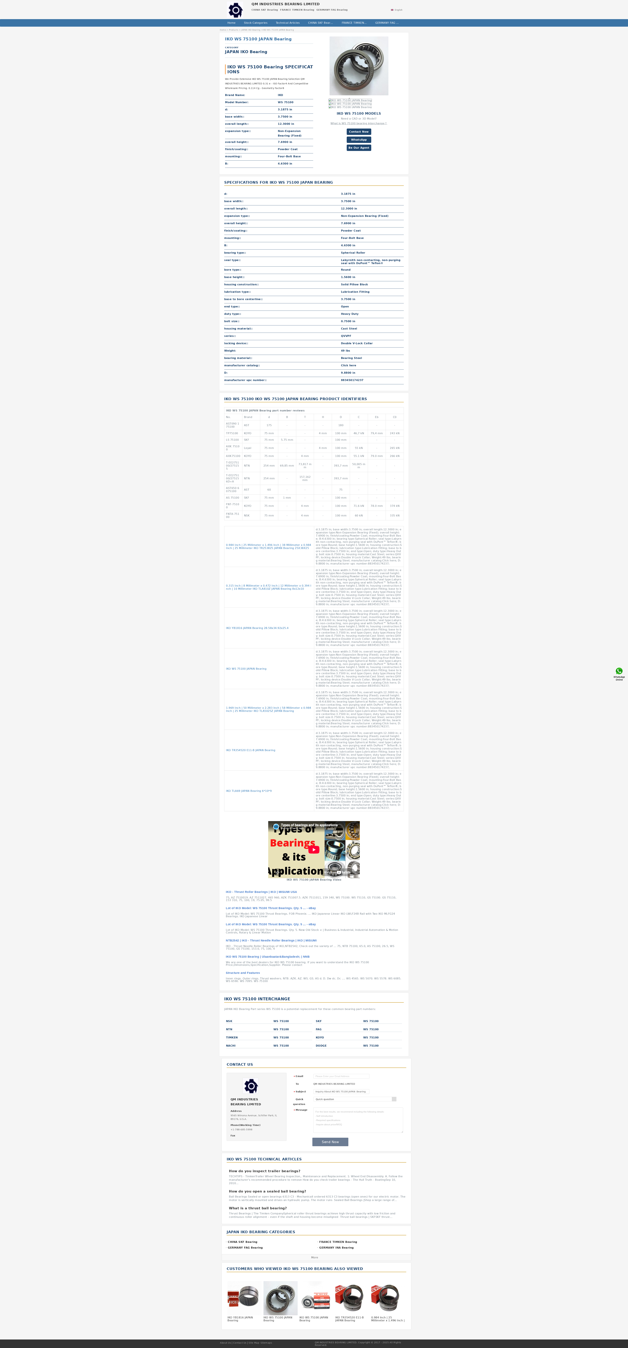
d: (226, 109)
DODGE (321, 1045)
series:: (230, 336)
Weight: (230, 350)
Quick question (299, 1101)
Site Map (254, 1342)
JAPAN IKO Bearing (251, 30)
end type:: (232, 306)
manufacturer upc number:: (245, 380)
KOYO (320, 1037)
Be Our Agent (359, 147)
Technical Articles (288, 22)
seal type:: (232, 260)
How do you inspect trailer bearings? (264, 1171)
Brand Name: (235, 95)
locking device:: (236, 343)
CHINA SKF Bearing (321, 22)
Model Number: (237, 102)
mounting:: (233, 156)
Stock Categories (255, 22)
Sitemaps (266, 1342)
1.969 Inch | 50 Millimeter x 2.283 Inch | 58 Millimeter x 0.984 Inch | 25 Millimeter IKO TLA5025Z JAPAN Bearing (268, 709)
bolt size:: (232, 321)
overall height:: (237, 142)
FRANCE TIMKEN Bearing (356, 22)
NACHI (231, 1045)
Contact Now (359, 131)
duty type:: (232, 313)
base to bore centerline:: (243, 299)
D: (225, 372)
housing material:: (238, 328)
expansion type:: (238, 131)
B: (226, 163)
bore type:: (232, 269)
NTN (229, 1029)
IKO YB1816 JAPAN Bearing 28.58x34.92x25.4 (257, 628)
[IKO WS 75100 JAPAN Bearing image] (359, 65)
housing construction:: (241, 284)
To (297, 1084)
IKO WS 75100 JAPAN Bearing (246, 668)
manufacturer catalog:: (242, 365)
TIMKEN (232, 1037)
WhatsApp (359, 139)
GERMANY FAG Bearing (389, 22)
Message (300, 1110)
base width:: (234, 116)
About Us (225, 1342)
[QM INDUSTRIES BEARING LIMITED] (235, 9)
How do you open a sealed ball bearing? (267, 1191)
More (314, 1257)
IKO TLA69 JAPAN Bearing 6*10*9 (249, 790)
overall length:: (237, 123)
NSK (229, 1021)
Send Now (330, 1142)
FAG (319, 1029)
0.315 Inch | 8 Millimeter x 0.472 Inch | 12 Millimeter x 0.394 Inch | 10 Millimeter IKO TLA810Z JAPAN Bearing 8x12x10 (268, 587)
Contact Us (239, 1342)
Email (298, 1076)
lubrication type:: (237, 291)
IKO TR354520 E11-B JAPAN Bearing (250, 750)
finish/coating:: (236, 149)
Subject (300, 1091)
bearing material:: (238, 358)
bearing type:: (235, 252)
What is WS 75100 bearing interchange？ (359, 123)
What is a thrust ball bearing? (258, 1208)
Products (233, 30)
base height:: (234, 277)
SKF (319, 1021)
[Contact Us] (619, 674)
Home (231, 22)
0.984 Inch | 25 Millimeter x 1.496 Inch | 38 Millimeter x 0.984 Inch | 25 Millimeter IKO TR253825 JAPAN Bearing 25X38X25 (268, 546)
